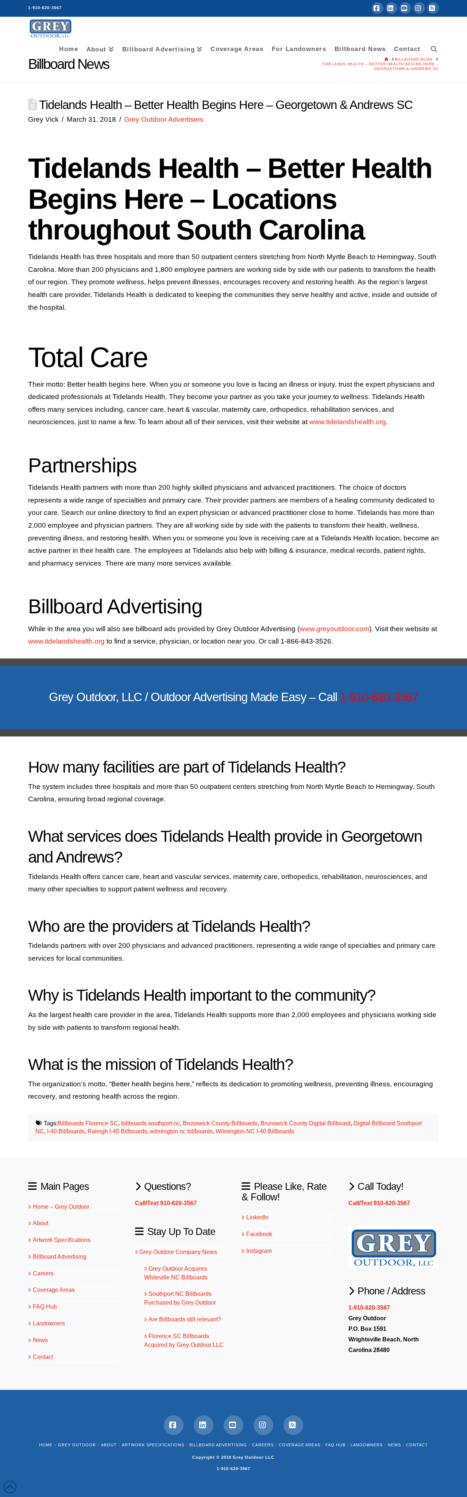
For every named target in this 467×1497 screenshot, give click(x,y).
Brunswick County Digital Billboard (305, 1123)
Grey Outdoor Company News (178, 1252)
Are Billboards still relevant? (184, 1319)
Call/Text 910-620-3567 (166, 1203)
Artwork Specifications (61, 1240)
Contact (43, 1357)
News (40, 1340)
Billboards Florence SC (88, 1123)
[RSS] (433, 8)
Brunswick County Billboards (220, 1123)
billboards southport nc (150, 1123)
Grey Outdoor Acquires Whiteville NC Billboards (176, 1273)
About (40, 1223)
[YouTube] (405, 8)
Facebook (259, 1234)
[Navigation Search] (431, 48)
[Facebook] (377, 8)
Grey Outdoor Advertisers (164, 119)
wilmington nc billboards (181, 1131)
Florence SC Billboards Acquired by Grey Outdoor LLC (184, 1340)
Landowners (49, 1323)
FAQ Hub (45, 1306)
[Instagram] (419, 8)
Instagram (259, 1251)
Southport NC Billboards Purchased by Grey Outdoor (180, 1298)
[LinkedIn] (391, 8)
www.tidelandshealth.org (347, 422)
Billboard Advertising (59, 1257)
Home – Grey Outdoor (61, 1207)
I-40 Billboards (66, 1131)
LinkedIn (257, 1217)
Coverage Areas (54, 1290)
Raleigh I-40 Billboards (117, 1131)
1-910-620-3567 (45, 7)
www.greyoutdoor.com (334, 629)
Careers (43, 1273)
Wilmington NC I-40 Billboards (255, 1131)
